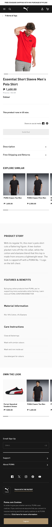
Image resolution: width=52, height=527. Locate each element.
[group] (14, 188)
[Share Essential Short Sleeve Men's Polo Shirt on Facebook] (43, 123)
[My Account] (42, 9)
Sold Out (26, 132)
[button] (5, 9)
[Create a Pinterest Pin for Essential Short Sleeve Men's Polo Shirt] (47, 123)
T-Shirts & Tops (11, 16)
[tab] (6, 74)
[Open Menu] (5, 9)
